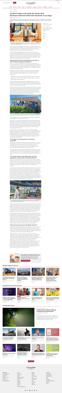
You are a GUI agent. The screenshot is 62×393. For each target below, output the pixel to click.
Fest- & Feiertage (34, 376)
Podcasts (4, 378)
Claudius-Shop (19, 373)
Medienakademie (48, 375)
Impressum (18, 384)
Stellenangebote (19, 378)
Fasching (33, 373)
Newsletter (45, 7)
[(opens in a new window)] (25, 390)
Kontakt (18, 379)
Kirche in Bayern (5, 375)
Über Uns (50, 7)
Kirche (14, 7)
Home (11, 9)
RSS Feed (47, 382)
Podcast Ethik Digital (6, 377)
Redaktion (18, 380)
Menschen (15, 9)
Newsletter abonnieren (25, 260)
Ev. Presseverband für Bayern (21, 386)
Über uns (18, 385)
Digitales (34, 7)
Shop (58, 2)
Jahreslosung (48, 379)
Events (47, 377)
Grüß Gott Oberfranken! (6, 373)
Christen (44, 29)
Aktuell (10, 7)
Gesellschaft (29, 7)
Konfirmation (33, 382)
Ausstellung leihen (48, 373)
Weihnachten (33, 379)
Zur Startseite (31, 361)
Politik (19, 7)
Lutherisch (48, 29)
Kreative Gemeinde (49, 376)
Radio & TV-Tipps (5, 379)
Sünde (47, 28)
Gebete (47, 378)
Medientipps (4, 376)
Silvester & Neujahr (34, 378)
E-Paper (18, 376)
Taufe (32, 380)
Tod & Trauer (33, 384)
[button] (11, 17)
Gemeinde (50, 28)
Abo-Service (19, 375)
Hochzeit (44, 30)
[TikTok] (32, 390)
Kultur (23, 7)
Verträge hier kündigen (20, 377)
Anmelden (58, 0)
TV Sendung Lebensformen (6, 380)
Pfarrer (44, 28)
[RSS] (36, 390)
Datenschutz (19, 383)
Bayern (40, 7)
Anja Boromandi (45, 23)
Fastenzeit (33, 375)
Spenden (47, 383)
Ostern (33, 377)
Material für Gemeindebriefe (50, 380)
